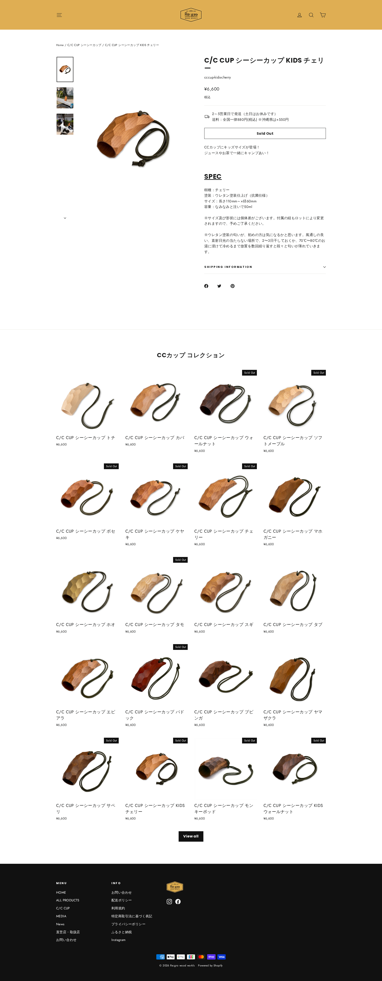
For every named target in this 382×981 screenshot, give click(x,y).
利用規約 (118, 908)
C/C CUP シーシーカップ (84, 45)
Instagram (118, 939)
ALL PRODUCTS (67, 900)
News (60, 924)
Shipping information (228, 267)
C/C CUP (63, 908)
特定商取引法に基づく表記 (131, 916)
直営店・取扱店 (68, 932)
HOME (61, 892)
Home (60, 45)
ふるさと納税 (121, 932)
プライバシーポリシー (128, 924)
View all (191, 836)
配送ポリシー (121, 900)
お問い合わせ (66, 939)
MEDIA (61, 916)
